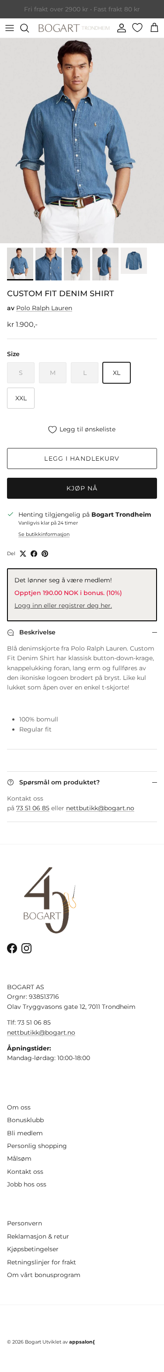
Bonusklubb (25, 1120)
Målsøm (19, 1158)
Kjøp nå (82, 488)
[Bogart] (74, 28)
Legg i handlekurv (81, 458)
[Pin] (45, 553)
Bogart (33, 1342)
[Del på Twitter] (23, 553)
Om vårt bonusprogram (43, 1275)
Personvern (24, 1223)
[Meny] (9, 28)
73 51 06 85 (32, 808)
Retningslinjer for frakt (41, 1262)
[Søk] (28, 28)
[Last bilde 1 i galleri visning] (82, 140)
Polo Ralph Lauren (44, 308)
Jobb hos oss (26, 1184)
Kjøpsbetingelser (33, 1249)
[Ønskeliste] (138, 27)
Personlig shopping (37, 1146)
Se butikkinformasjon (44, 534)
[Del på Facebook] (34, 553)
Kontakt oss (25, 1172)
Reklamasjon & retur (38, 1236)
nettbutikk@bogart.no (100, 808)
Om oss (19, 1107)
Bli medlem (25, 1133)
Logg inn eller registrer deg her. (63, 605)
